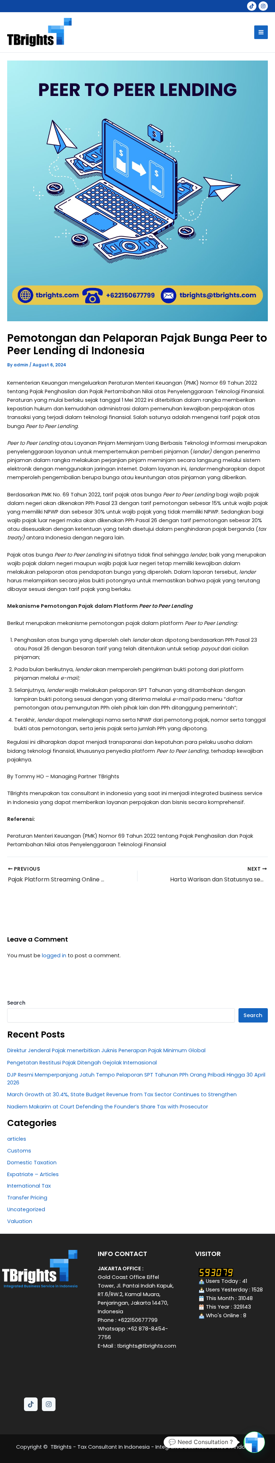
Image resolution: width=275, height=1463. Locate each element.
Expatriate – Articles (33, 1174)
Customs (19, 1150)
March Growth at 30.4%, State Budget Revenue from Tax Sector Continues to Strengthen (122, 1094)
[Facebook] (251, 6)
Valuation (19, 1221)
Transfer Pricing (27, 1197)
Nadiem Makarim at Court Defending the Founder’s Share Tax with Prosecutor (107, 1106)
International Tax (29, 1185)
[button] (254, 1442)
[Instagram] (263, 6)
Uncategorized (26, 1209)
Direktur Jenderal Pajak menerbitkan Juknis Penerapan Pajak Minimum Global (106, 1050)
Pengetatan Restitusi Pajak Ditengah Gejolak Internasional (82, 1062)
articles (16, 1138)
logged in (54, 955)
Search (16, 1002)
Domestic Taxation (32, 1162)
